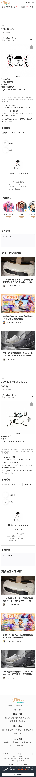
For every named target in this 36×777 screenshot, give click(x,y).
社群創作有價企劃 (8, 7)
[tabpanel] (18, 11)
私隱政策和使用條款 (22, 769)
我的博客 (17, 733)
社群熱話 (22, 7)
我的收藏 (21, 730)
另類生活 (5, 133)
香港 (13, 133)
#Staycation (15, 745)
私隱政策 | (28, 758)
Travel (15, 754)
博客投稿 (21, 721)
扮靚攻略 (5, 115)
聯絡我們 (22, 761)
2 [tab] (17, 14)
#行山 (12, 742)
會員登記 (31, 3)
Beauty (25, 754)
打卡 (12, 113)
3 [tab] (19, 14)
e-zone (20, 756)
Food (30, 754)
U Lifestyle (7, 754)
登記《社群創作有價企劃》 (23, 107)
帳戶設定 (13, 730)
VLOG (11, 718)
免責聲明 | (14, 758)
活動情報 (12, 115)
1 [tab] (14, 14)
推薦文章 (18, 718)
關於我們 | (7, 758)
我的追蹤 (29, 730)
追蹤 (31, 39)
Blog (15, 756)
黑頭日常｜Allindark (14, 38)
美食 (21, 113)
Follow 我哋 (9, 121)
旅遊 (16, 113)
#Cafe (28, 742)
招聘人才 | (15, 761)
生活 (3, 25)
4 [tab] (22, 14)
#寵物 (6, 742)
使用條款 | (21, 758)
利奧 (21, 214)
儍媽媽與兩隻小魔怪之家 (8, 214)
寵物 (30, 113)
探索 (7, 718)
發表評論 (7, 236)
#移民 (23, 745)
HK (20, 754)
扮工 (20, 484)
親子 (26, 113)
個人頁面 (5, 730)
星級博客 (26, 718)
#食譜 (23, 742)
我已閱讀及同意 (18, 774)
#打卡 (17, 742)
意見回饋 (13, 721)
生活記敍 (21, 133)
